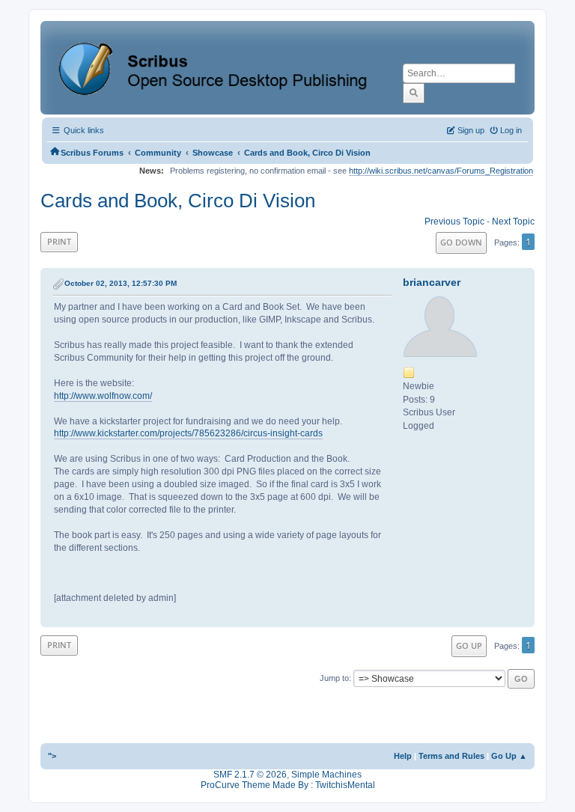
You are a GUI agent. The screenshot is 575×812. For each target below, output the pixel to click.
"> (52, 755)
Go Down (461, 242)
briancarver (431, 282)
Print (59, 241)
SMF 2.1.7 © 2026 (250, 774)
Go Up (469, 645)
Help (403, 755)
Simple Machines (326, 774)
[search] (414, 93)
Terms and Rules (451, 755)
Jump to (334, 678)
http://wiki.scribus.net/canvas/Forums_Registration (441, 170)
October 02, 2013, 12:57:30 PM (120, 283)
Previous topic (454, 221)
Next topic (513, 221)
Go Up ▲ (509, 755)
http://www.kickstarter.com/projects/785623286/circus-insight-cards (188, 433)
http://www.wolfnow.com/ (103, 396)
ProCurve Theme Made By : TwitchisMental (288, 785)
